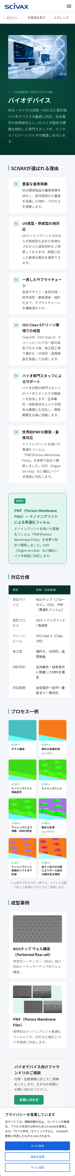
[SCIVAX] (17, 6)
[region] (37, 1142)
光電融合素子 (37, 17)
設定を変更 (38, 1157)
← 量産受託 (10, 18)
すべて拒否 (37, 1167)
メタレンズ (61, 17)
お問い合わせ (29, 1099)
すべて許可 (37, 1146)
